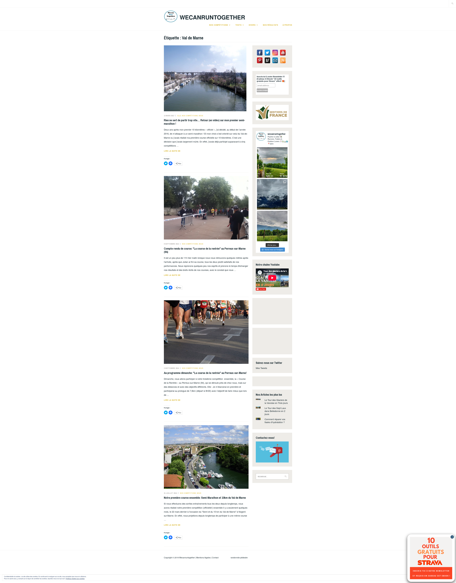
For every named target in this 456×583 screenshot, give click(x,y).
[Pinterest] (260, 60)
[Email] (275, 60)
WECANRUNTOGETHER (212, 17)
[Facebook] (260, 53)
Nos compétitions (218, 25)
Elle (179, 116)
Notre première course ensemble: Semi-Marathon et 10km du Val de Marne (205, 498)
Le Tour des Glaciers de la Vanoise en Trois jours (276, 401)
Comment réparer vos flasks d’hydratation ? (275, 421)
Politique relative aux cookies (75, 579)
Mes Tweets (261, 368)
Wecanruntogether (187, 557)
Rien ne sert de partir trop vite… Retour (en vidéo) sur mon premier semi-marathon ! (204, 122)
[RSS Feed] (283, 60)
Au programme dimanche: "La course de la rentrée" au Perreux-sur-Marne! (205, 373)
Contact (215, 557)
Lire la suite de (177, 151)
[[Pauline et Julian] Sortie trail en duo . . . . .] (272, 162)
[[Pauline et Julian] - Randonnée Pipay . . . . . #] (272, 194)
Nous (201, 116)
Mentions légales (203, 557)
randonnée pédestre (239, 557)
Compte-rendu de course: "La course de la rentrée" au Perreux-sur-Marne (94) (205, 250)
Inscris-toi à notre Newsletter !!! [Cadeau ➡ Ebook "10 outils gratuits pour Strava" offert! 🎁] (271, 79)
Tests (238, 25)
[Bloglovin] (267, 60)
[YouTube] (283, 53)
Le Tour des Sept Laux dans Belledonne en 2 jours (275, 410)
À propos (287, 25)
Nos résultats (270, 25)
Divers (252, 25)
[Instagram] (275, 53)
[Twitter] (267, 53)
